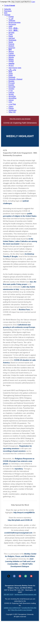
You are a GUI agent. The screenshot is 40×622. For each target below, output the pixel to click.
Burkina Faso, (24, 309)
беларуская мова (14, 22)
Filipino (11, 108)
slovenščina (12, 98)
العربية (11, 18)
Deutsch (11, 46)
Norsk (11, 73)
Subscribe (7, 9)
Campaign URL (5, 2)
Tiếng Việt (12, 112)
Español (11, 85)
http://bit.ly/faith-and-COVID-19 (20, 520)
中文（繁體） (14, 30)
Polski (11, 75)
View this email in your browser (20, 119)
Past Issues (8, 11)
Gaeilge (11, 53)
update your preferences (12, 608)
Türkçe (11, 106)
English (11, 16)
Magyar (11, 51)
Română (11, 81)
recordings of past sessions (14, 451)
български (12, 24)
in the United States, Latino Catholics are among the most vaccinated (20, 241)
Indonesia (12, 55)
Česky (11, 34)
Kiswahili (12, 87)
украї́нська (12, 110)
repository (19, 469)
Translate (7, 15)
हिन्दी (10, 49)
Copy (33, 2)
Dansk (11, 36)
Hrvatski (11, 32)
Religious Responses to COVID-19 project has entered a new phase (18, 461)
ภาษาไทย (12, 104)
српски (11, 100)
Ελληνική (12, 48)
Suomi (11, 42)
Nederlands (12, 40)
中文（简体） (14, 28)
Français (11, 44)
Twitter (9, 5)
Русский (12, 83)
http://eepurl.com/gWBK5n (24, 512)
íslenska (11, 57)
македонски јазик (15, 68)
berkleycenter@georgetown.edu (25, 594)
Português (12, 77)
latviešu (11, 94)
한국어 (11, 65)
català (10, 26)
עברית (11, 90)
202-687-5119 (8, 594)
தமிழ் (10, 102)
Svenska (11, 88)
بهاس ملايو (12, 70)
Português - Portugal (15, 79)
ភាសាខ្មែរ (11, 63)
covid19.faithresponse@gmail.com (18, 533)
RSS (5, 13)
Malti (10, 71)
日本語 (11, 61)
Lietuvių (11, 92)
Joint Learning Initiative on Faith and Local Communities (20, 561)
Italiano (11, 59)
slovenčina (12, 96)
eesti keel (12, 38)
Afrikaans (12, 20)
